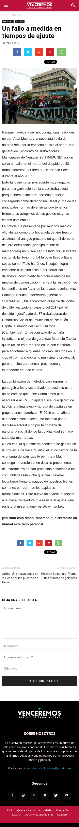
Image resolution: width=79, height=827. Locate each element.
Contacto (62, 814)
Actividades (45, 810)
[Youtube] (67, 796)
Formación (62, 810)
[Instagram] (23, 796)
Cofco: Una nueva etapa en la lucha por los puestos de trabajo (20, 578)
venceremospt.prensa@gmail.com (48, 768)
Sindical (19, 21)
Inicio (5, 15)
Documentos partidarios (39, 814)
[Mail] (34, 796)
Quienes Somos (26, 810)
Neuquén (17, 15)
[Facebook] (12, 796)
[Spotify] (45, 796)
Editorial (16, 814)
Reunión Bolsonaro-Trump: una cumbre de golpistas (59, 576)
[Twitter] (56, 796)
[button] (73, 5)
